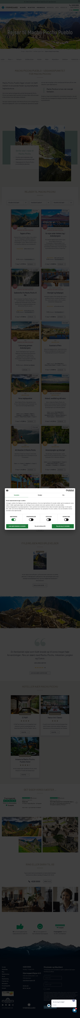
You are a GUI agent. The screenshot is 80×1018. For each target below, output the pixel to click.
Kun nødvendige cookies (17, 526)
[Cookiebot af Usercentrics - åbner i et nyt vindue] (67, 490)
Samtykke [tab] (16, 495)
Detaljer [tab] (40, 495)
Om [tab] (63, 495)
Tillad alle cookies (63, 526)
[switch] (31, 519)
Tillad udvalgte (40, 526)
